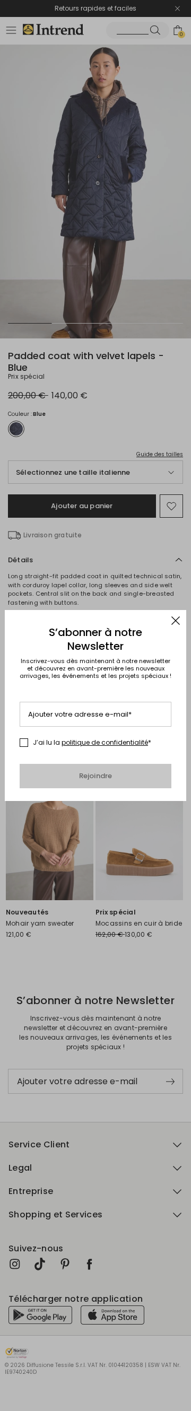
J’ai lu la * (92, 742)
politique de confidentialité (105, 742)
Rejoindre (95, 776)
